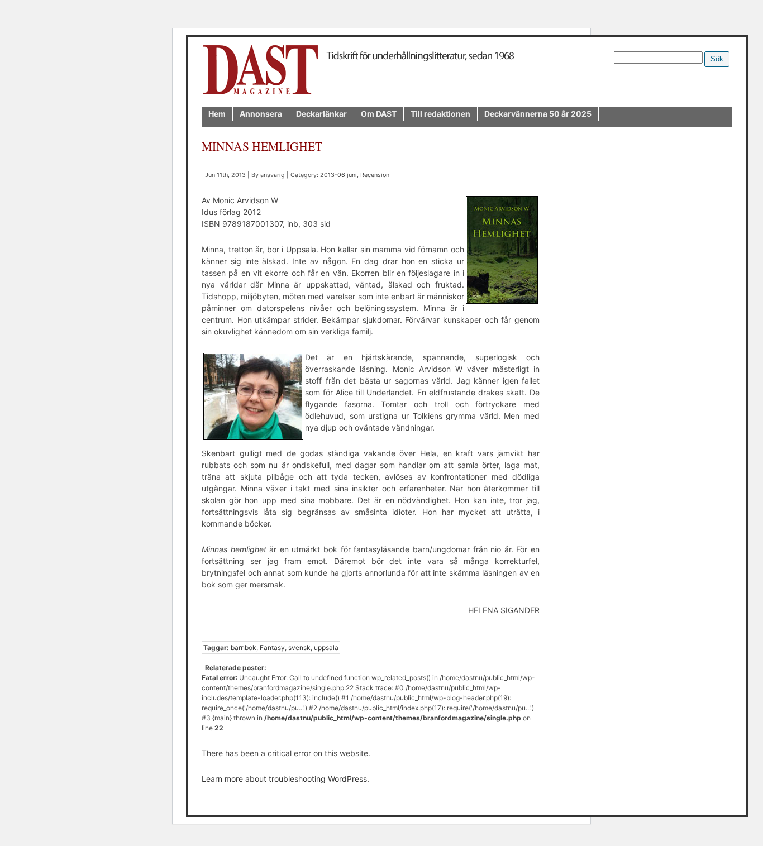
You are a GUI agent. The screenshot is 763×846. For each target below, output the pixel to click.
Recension (374, 175)
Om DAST (379, 113)
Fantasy (272, 647)
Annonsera (261, 113)
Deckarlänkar (321, 113)
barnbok (243, 647)
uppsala (326, 647)
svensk (299, 647)
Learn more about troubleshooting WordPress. (285, 778)
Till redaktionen (440, 113)
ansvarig (272, 175)
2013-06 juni (338, 175)
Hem (217, 113)
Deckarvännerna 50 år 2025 (538, 113)
